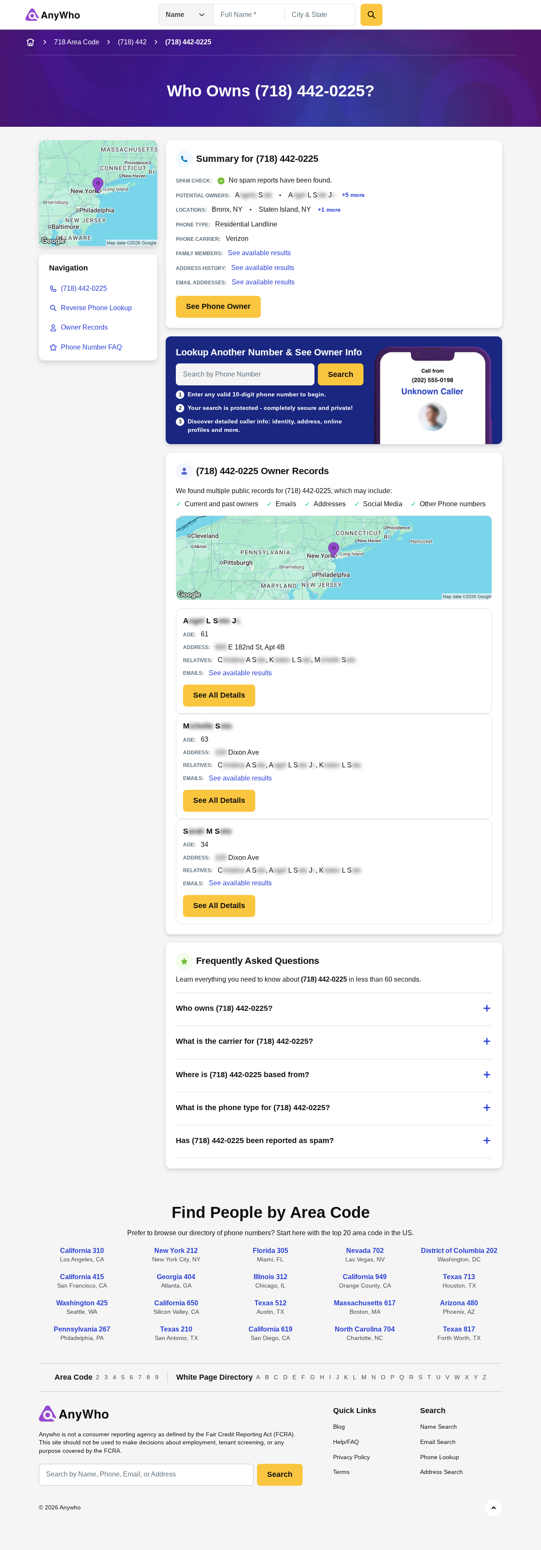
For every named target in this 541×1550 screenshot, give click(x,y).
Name (175, 14)
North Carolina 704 (365, 1329)
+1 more (329, 209)
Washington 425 (82, 1303)
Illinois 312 (270, 1276)
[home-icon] (30, 42)
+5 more (353, 195)
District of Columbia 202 (459, 1250)
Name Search (438, 1426)
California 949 (365, 1276)
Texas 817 (459, 1329)
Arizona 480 (459, 1303)
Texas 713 (459, 1276)
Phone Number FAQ (91, 347)
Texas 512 (270, 1303)
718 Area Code (76, 42)
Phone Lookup (439, 1457)
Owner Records (84, 327)
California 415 (82, 1276)
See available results (259, 253)
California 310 (82, 1250)
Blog (339, 1426)
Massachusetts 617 (365, 1303)
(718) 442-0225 (84, 288)
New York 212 (176, 1250)
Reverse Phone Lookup (96, 307)
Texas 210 (176, 1329)
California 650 (176, 1303)
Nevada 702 (365, 1250)
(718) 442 (132, 42)
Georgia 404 (176, 1276)
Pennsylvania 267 (82, 1329)
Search (340, 374)
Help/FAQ (346, 1441)
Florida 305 (270, 1250)
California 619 (270, 1329)
